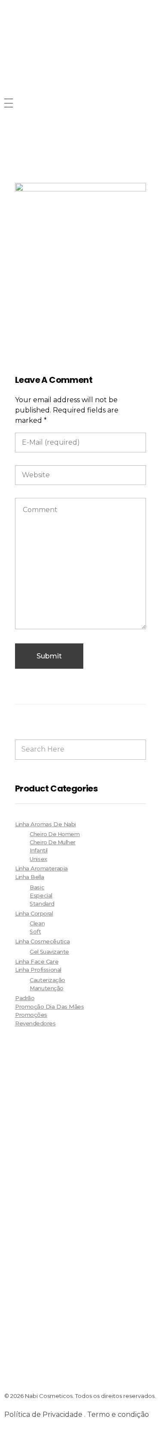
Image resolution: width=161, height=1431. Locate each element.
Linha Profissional (38, 969)
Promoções (31, 1014)
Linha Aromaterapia (41, 868)
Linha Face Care (36, 961)
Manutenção (46, 988)
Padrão (24, 997)
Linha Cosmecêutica (42, 941)
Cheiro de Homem (54, 834)
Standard (42, 903)
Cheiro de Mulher (53, 842)
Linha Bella (29, 876)
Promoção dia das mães (49, 1006)
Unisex (38, 859)
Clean (37, 923)
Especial (41, 895)
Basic (37, 887)
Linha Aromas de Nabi (45, 824)
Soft (35, 931)
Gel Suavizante (49, 952)
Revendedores (35, 1023)
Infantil (38, 850)
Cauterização (47, 980)
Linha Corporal (34, 913)
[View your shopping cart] (8, 144)
